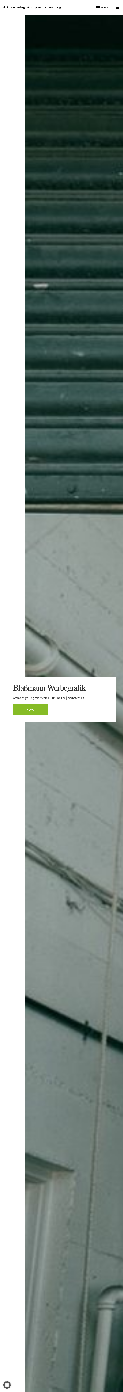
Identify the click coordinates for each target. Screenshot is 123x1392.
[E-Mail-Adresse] (117, 8)
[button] (102, 8)
